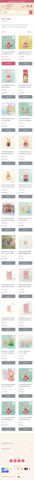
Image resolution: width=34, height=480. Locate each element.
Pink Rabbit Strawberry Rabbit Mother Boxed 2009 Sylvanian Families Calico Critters (8, 286)
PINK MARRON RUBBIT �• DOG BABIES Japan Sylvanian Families (25, 252)
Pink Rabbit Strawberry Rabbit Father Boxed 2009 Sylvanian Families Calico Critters (25, 286)
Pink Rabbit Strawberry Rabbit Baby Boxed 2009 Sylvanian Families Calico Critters (25, 319)
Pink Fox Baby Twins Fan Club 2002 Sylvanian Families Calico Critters (24, 352)
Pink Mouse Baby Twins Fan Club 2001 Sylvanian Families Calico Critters (25, 219)
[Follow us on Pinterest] (19, 460)
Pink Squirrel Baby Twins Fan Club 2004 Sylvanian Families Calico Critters (24, 119)
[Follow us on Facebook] (11, 460)
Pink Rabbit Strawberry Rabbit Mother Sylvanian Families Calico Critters (8, 86)
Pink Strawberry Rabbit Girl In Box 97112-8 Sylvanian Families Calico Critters (8, 385)
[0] (30, 7)
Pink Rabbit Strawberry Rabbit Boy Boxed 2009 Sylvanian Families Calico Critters (8, 319)
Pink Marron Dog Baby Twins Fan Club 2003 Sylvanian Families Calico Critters (8, 352)
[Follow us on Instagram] (15, 460)
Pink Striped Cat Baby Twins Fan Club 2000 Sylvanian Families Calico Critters (8, 252)
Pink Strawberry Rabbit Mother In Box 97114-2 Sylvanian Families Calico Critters (8, 186)
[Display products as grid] (29, 32)
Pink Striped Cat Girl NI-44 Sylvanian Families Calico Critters (25, 86)
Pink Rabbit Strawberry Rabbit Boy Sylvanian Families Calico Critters (8, 153)
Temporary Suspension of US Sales (17, 1)
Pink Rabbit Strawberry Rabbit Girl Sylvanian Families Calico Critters (25, 53)
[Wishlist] (26, 7)
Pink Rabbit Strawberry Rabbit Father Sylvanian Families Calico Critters (25, 186)
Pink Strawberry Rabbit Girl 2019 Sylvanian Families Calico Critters (8, 53)
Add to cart (8, 63)
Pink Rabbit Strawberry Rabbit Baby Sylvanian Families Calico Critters (25, 153)
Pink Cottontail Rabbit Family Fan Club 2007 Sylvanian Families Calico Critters (8, 219)
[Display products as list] (31, 32)
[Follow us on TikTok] (23, 460)
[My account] (23, 7)
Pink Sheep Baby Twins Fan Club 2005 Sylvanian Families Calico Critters (8, 119)
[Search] (30, 12)
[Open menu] (3, 6)
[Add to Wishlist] (13, 38)
